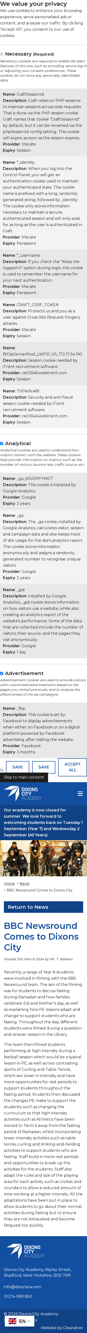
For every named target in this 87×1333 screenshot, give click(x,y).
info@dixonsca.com (22, 1287)
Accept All (73, 767)
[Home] (23, 793)
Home (9, 883)
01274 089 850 (18, 1296)
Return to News (28, 907)
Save (17, 767)
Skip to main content (24, 777)
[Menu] (80, 794)
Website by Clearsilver (62, 1328)
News (24, 883)
